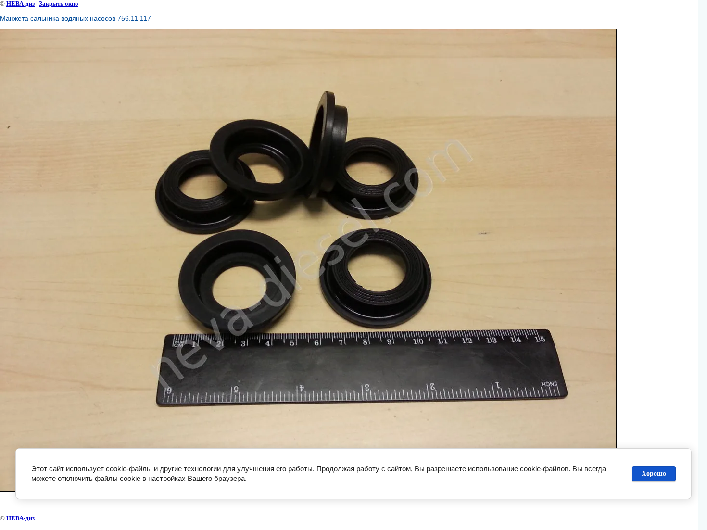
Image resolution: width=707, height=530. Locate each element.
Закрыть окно (58, 3)
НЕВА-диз (20, 3)
